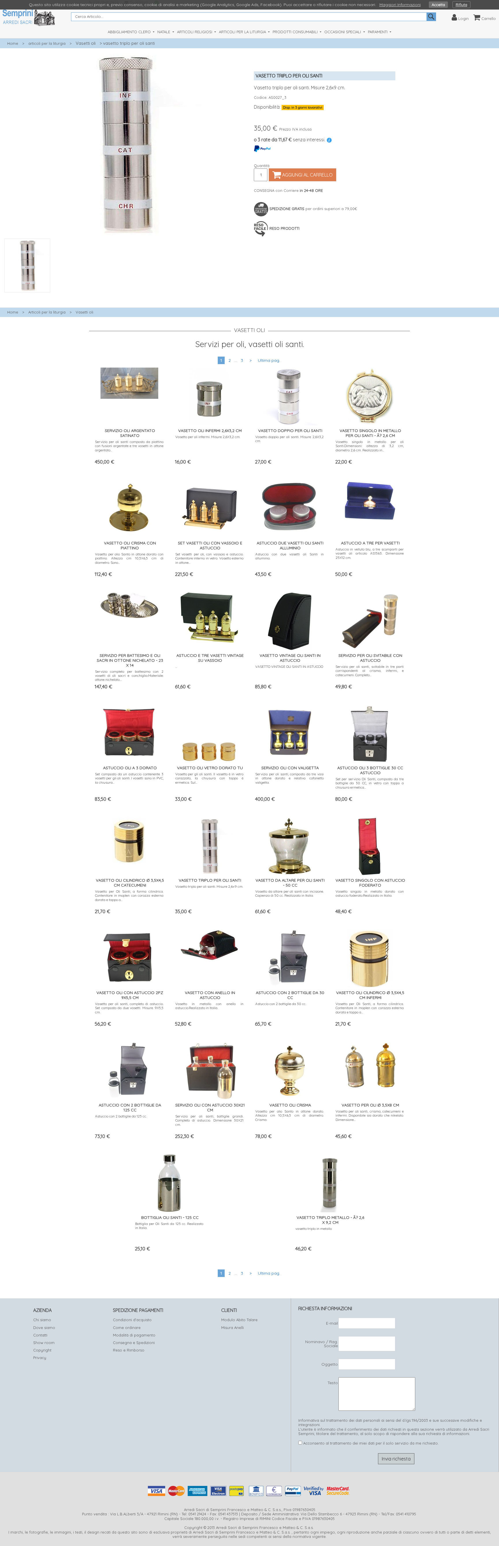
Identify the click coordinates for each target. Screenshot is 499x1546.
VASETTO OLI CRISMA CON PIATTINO (130, 545)
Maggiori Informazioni (400, 4)
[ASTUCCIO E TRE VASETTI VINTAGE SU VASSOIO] (209, 616)
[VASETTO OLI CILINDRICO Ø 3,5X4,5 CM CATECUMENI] (129, 839)
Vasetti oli (86, 43)
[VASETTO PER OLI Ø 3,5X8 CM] (370, 1064)
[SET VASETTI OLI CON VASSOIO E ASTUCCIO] (209, 507)
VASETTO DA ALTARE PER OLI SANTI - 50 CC (290, 883)
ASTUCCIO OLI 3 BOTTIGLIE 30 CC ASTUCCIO (370, 770)
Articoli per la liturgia (47, 312)
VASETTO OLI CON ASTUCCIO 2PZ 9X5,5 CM (129, 995)
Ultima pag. (269, 360)
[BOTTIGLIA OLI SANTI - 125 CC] (169, 1182)
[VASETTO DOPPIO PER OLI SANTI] (289, 395)
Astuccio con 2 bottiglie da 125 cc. (121, 1116)
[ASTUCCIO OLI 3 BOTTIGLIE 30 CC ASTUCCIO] (369, 732)
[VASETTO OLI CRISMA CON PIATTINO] (129, 507)
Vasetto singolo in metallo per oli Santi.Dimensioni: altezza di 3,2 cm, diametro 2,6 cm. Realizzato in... (370, 446)
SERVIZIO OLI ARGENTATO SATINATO (130, 433)
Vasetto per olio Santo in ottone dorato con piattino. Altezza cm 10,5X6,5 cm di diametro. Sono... (129, 558)
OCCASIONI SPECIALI (343, 31)
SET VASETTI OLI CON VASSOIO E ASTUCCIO (210, 545)
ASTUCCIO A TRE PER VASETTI (370, 543)
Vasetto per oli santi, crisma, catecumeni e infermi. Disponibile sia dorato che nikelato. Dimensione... (370, 1115)
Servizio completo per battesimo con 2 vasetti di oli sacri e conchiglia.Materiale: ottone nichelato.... (129, 675)
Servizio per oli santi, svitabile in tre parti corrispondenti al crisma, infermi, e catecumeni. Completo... (370, 670)
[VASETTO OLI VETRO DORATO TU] (209, 732)
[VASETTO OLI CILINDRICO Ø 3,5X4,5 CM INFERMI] (369, 957)
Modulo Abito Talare (239, 1319)
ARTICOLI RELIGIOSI (195, 31)
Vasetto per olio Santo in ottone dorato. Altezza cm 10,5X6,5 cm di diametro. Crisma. (289, 1115)
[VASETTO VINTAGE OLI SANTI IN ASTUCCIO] (290, 620)
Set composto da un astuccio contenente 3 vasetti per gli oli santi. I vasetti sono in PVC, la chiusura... (129, 778)
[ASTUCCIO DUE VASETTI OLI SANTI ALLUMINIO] (290, 505)
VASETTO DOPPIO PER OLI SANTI (290, 430)
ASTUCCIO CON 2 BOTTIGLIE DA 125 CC (130, 1107)
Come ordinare (127, 1327)
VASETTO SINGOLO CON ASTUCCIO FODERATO (370, 883)
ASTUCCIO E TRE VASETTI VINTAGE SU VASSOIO (210, 658)
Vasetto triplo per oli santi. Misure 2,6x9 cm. (209, 886)
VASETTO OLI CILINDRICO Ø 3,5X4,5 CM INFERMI (370, 995)
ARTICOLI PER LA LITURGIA (243, 31)
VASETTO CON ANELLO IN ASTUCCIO (210, 995)
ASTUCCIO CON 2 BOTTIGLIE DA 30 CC (290, 995)
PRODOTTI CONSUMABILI (296, 31)
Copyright (42, 1350)
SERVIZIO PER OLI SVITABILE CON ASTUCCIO (370, 658)
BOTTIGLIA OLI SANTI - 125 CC (170, 1217)
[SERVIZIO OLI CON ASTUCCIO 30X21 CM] (209, 1070)
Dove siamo (44, 1327)
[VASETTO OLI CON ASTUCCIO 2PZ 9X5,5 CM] (129, 957)
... (176, 666)
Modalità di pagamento (134, 1335)
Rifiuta (461, 4)
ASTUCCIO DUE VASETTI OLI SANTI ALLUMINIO (290, 545)
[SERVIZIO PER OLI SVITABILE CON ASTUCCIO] (370, 619)
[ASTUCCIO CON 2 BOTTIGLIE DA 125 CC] (129, 1070)
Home (12, 43)
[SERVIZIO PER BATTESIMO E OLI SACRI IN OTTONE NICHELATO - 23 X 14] (129, 604)
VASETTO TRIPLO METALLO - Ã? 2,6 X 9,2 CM (330, 1220)
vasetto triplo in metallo (313, 1228)
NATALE (164, 31)
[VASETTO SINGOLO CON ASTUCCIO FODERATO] (369, 845)
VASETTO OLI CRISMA (290, 1105)
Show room (44, 1342)
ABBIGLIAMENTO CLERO (130, 31)
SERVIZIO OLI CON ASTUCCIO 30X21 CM (210, 1107)
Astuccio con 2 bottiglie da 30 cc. (280, 1004)
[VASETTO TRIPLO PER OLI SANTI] (209, 845)
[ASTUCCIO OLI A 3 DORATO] (129, 730)
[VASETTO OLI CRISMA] (290, 1070)
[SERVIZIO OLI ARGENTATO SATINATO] (129, 382)
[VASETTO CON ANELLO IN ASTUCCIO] (209, 944)
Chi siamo (42, 1319)
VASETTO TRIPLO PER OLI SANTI (210, 880)
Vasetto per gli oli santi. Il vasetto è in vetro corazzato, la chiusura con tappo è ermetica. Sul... (209, 778)
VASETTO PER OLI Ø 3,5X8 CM (370, 1105)
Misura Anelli (232, 1327)
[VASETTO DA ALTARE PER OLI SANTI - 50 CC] (290, 845)
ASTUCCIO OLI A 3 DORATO (130, 767)
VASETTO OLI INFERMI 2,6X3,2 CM (210, 430)
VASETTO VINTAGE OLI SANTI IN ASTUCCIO (290, 658)
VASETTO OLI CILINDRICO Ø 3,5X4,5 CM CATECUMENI (130, 883)
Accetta (438, 4)
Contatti (40, 1335)
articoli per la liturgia (47, 43)
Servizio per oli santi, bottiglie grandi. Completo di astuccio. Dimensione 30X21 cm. (209, 1120)
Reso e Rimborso (128, 1350)
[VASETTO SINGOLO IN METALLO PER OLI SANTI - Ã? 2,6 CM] (369, 395)
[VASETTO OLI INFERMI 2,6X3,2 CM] (209, 395)
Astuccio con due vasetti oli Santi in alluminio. (289, 556)
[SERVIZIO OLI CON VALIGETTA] (289, 732)
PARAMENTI (378, 31)
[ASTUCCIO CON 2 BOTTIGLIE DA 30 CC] (289, 957)
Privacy (39, 1357)
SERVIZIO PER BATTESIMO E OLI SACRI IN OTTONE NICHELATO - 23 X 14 (130, 660)
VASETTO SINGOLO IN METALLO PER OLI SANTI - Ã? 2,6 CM (370, 433)
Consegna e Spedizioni (134, 1342)
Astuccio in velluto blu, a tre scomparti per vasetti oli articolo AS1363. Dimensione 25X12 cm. (370, 553)
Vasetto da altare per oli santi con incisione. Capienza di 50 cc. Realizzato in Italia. (289, 893)
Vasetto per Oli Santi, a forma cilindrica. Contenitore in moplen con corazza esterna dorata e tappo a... (129, 895)
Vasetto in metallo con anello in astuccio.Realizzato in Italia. (209, 1006)
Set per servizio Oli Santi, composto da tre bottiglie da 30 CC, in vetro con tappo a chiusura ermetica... (370, 783)
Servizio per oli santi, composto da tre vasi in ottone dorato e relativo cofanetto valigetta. (289, 778)
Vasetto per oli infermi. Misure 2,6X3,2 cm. (207, 437)
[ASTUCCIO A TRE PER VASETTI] (370, 499)
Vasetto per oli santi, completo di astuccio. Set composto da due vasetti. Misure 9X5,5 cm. (129, 1008)
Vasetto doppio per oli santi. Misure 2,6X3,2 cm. (289, 439)
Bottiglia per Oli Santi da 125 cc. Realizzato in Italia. (169, 1225)
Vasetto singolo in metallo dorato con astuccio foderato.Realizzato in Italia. (370, 893)
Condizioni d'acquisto (132, 1319)
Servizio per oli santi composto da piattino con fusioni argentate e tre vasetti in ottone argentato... (129, 446)
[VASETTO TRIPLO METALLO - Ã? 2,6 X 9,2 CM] (329, 1182)
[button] (124, 295)
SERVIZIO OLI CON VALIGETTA (290, 767)
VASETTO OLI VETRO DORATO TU (210, 767)
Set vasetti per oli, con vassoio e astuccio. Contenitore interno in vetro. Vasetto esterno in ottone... (209, 558)
